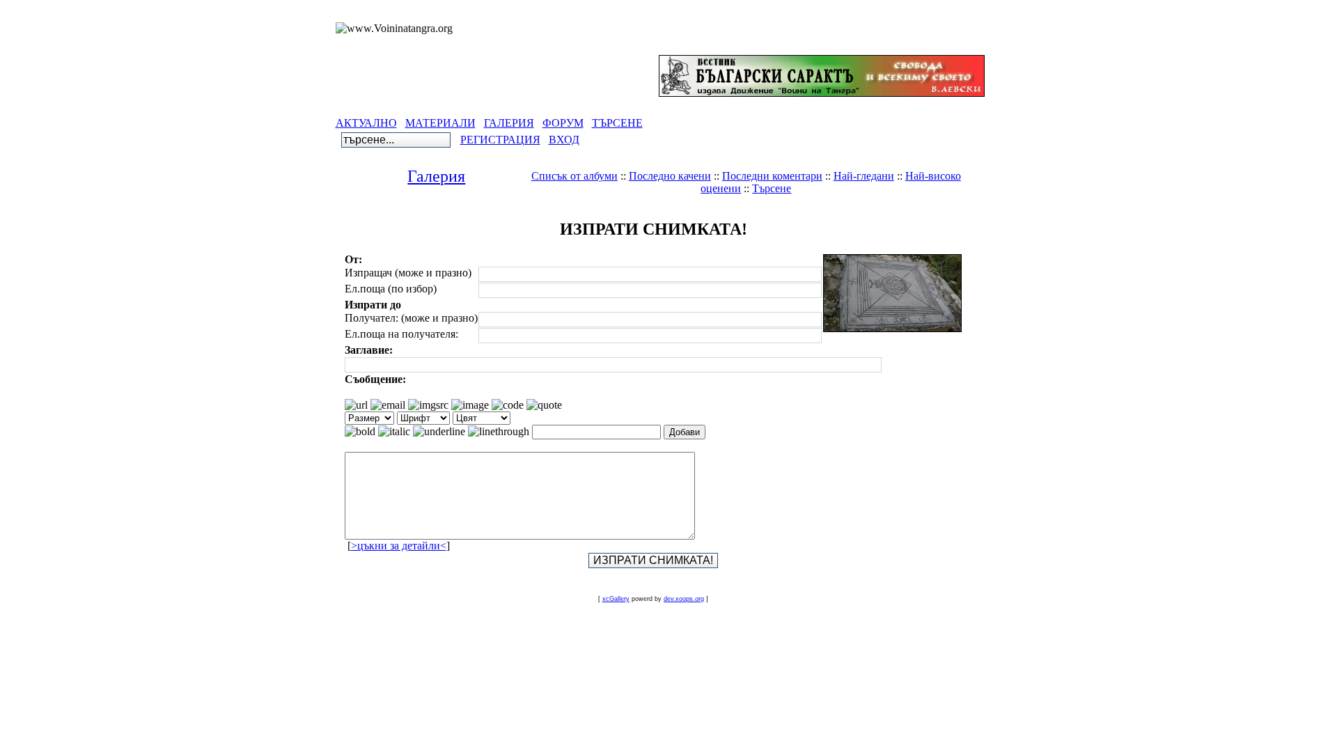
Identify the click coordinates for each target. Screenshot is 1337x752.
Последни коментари (772, 176)
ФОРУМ (563, 123)
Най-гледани (864, 176)
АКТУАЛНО (366, 123)
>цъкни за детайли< (398, 545)
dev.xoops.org (684, 598)
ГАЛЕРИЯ (509, 123)
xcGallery (616, 598)
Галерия (436, 176)
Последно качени (670, 176)
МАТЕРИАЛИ (440, 123)
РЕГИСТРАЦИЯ (500, 140)
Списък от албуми (574, 176)
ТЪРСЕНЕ (617, 123)
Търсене (771, 188)
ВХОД (564, 140)
